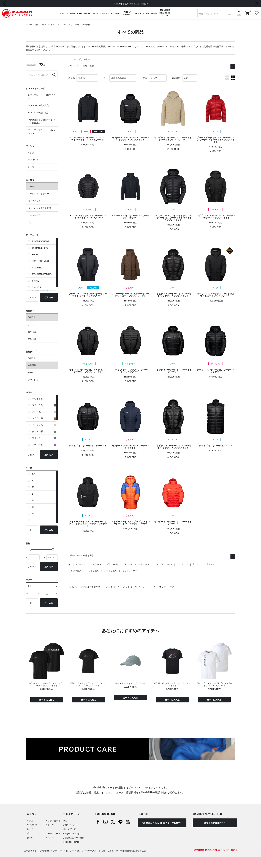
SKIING (35, 280)
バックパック (34, 200)
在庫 (145, 77)
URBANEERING (40, 247)
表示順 (71, 77)
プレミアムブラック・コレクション (41, 131)
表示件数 (176, 77)
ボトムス (210, 564)
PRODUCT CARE (71, 841)
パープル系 (37, 444)
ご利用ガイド (30, 850)
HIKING (35, 254)
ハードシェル (110, 570)
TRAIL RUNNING (40, 260)
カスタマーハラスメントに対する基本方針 (97, 850)
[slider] (29, 549)
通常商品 (32, 331)
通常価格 (86, 24)
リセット (32, 297)
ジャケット (162, 46)
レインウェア (74, 570)
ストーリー (50, 824)
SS (33, 473)
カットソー (182, 564)
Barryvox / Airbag (71, 833)
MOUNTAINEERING (41, 274)
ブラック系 (37, 404)
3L (33, 506)
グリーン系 (37, 431)
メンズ (31, 152)
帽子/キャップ (188, 46)
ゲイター (174, 46)
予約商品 (32, 338)
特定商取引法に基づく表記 (133, 850)
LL (33, 500)
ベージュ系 (37, 424)
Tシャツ (197, 564)
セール (31, 372)
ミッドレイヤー (129, 570)
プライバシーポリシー (63, 850)
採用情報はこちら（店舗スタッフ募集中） (162, 822)
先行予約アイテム (223, 46)
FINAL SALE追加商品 (38, 112)
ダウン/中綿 (74, 24)
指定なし (32, 316)
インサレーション (145, 46)
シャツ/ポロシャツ (163, 564)
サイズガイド (69, 829)
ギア (30, 222)
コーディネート (52, 833)
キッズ (31, 166)
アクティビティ (52, 820)
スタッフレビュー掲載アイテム (41, 96)
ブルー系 (36, 437)
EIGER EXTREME (41, 241)
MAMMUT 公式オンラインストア (40, 24)
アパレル (62, 24)
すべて (31, 324)
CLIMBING (37, 267)
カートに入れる (46, 699)
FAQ (65, 820)
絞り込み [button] (49, 297)
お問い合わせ (69, 824)
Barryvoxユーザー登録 (73, 837)
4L (33, 513)
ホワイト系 (37, 398)
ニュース (49, 829)
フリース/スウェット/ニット (136, 564)
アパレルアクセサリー (38, 193)
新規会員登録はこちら (214, 822)
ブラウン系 (37, 418)
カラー (104, 77)
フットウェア (34, 215)
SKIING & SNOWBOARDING (41, 289)
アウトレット (34, 379)
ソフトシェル (92, 570)
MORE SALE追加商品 (38, 105)
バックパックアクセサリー (40, 207)
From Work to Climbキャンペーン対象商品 (41, 121)
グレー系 (36, 411)
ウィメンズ (33, 159)
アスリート (50, 837)
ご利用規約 (44, 850)
